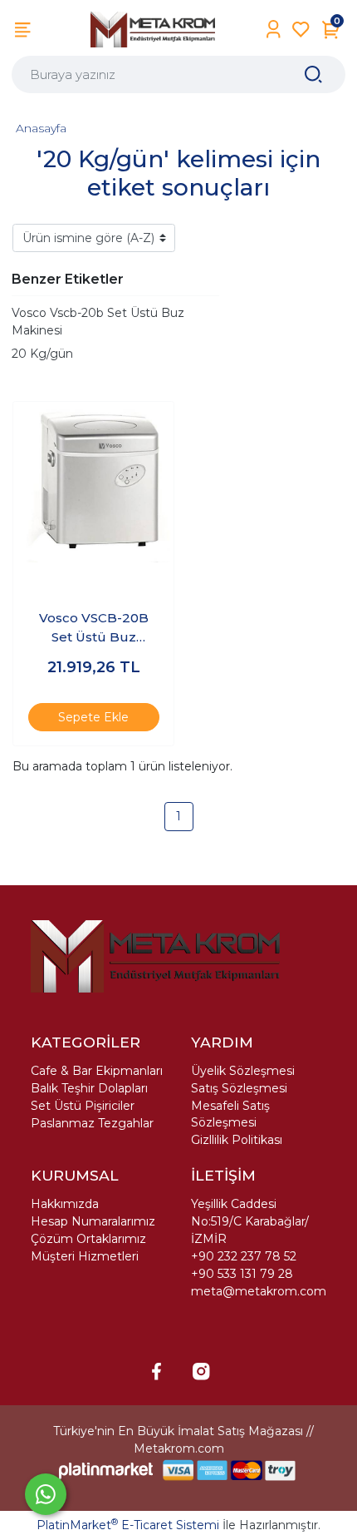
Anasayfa (41, 128)
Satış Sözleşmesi (239, 1088)
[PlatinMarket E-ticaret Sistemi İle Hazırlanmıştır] (106, 1470)
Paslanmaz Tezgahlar (92, 1123)
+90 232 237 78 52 (243, 1256)
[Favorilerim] (301, 29)
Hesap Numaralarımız (93, 1221)
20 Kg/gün (42, 353)
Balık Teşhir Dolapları (89, 1088)
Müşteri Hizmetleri (85, 1256)
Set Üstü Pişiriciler (82, 1105)
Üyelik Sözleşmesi (243, 1070)
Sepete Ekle (93, 717)
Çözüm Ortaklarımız (88, 1238)
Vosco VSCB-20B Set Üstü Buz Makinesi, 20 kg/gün (94, 628)
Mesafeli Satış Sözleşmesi (230, 1114)
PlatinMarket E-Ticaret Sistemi (128, 1525)
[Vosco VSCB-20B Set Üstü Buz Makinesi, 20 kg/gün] (93, 482)
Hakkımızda (65, 1203)
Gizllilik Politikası (236, 1139)
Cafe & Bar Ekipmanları (97, 1070)
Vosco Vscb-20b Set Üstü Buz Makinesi (98, 321)
